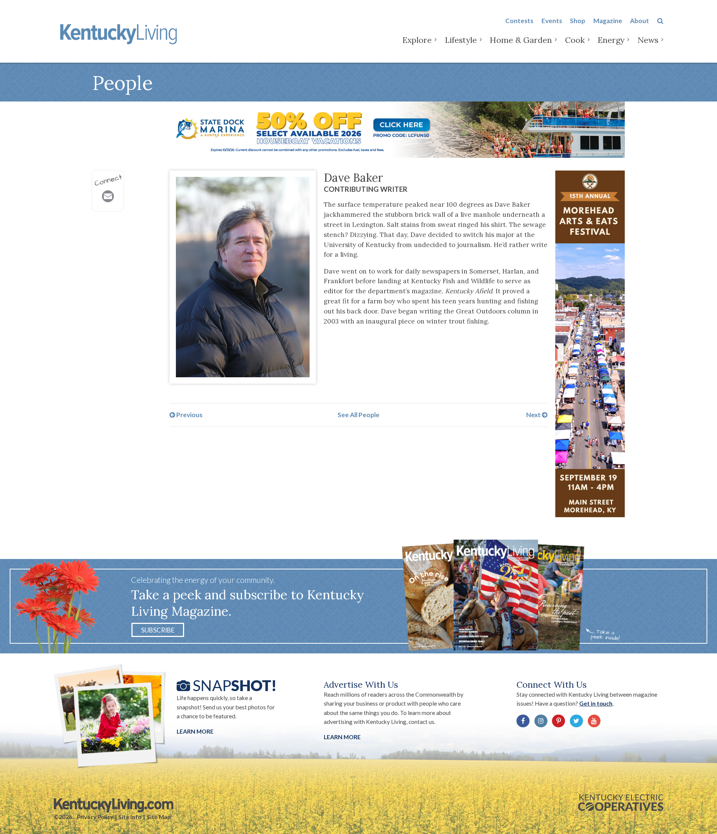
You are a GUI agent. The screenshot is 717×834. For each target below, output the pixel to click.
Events (551, 21)
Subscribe (157, 630)
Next (534, 415)
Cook (575, 40)
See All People (358, 415)
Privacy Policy (95, 816)
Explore (417, 40)
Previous (188, 415)
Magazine (607, 21)
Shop (577, 21)
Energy (611, 40)
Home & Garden (521, 40)
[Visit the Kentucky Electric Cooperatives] (620, 802)
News (647, 40)
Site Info (129, 816)
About (639, 21)
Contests (519, 21)
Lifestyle (461, 40)
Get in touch (595, 703)
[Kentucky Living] (120, 32)
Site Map (159, 816)
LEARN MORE (342, 737)
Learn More (195, 731)
